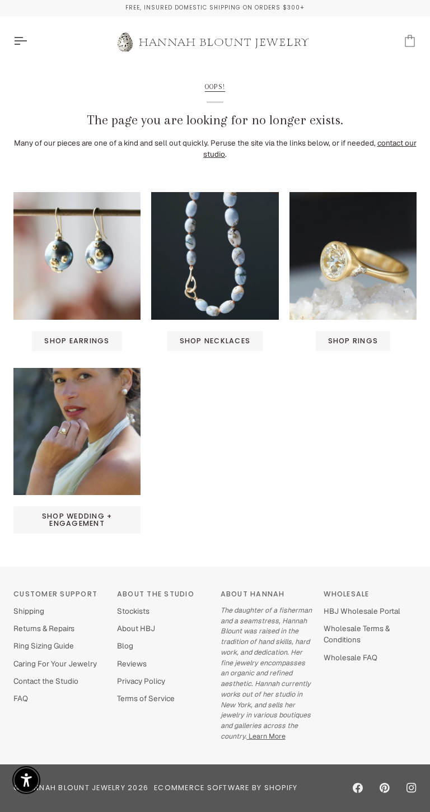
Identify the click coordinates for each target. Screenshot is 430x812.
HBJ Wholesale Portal (362, 611)
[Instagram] (411, 788)
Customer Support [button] (55, 594)
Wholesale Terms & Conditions (357, 634)
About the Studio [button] (155, 594)
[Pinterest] (385, 788)
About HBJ (136, 628)
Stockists (133, 611)
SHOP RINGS (353, 341)
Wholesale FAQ (350, 657)
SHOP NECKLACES (215, 341)
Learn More (266, 736)
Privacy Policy (141, 681)
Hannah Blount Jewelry (74, 787)
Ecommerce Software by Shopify (225, 787)
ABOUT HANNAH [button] (253, 594)
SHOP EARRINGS (76, 341)
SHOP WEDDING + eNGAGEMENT (77, 519)
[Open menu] (30, 41)
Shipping (28, 611)
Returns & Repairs (43, 628)
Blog (125, 646)
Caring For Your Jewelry (55, 664)
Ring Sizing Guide (43, 646)
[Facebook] (358, 788)
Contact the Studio (45, 681)
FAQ (20, 698)
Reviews (132, 664)
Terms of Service (146, 698)
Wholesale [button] (346, 594)
